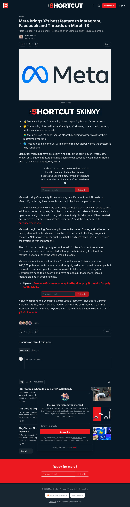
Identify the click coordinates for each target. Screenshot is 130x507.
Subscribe (109, 5)
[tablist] (30, 350)
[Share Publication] (98, 5)
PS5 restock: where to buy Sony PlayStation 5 (45, 389)
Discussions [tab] (38, 382)
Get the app (77, 495)
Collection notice (81, 489)
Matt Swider (35, 398)
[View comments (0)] (30, 44)
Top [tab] (21, 382)
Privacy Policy (84, 440)
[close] (89, 394)
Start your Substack (58, 495)
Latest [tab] (28, 382)
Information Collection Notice (64, 440)
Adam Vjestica (31, 36)
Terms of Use (77, 438)
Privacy (63, 489)
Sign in (122, 5)
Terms (70, 489)
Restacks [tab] (35, 350)
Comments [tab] (24, 350)
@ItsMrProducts (28, 312)
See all (24, 451)
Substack (52, 501)
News (21, 16)
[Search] (93, 5)
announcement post (30, 223)
